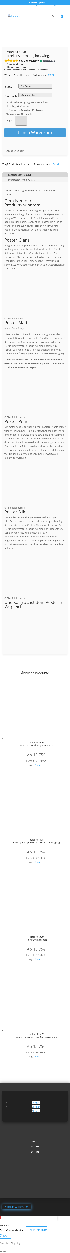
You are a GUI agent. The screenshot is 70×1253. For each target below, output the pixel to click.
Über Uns (35, 1147)
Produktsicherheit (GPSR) (21, 179)
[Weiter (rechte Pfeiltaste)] (4, 1251)
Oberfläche (11, 96)
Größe (8, 87)
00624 (51, 75)
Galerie (56, 164)
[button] (29, 61)
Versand (39, 765)
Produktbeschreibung (19, 174)
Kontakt (35, 1142)
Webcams (35, 1152)
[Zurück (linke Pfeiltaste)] (1, 1251)
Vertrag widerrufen (16, 1207)
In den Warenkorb (35, 132)
